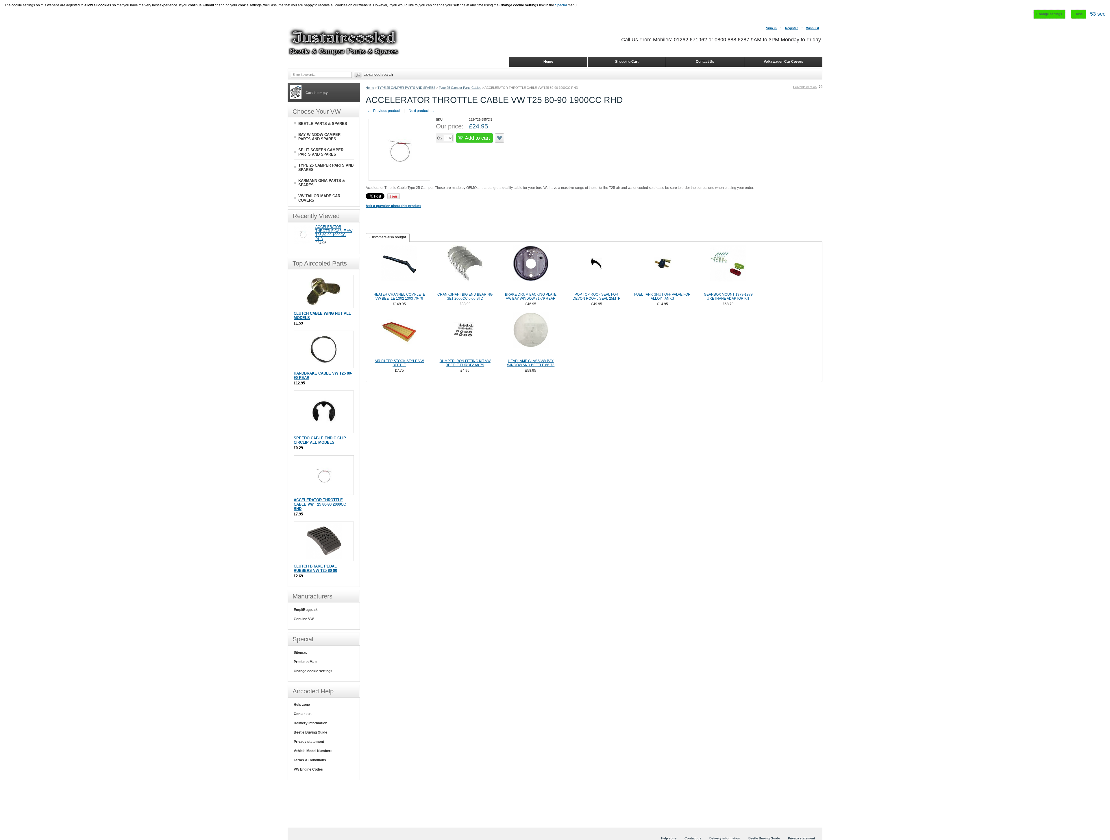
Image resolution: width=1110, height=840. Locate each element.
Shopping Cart (627, 62)
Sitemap (300, 653)
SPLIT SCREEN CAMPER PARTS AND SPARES (320, 152)
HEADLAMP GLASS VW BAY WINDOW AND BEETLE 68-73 (530, 363)
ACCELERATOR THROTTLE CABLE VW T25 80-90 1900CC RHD (333, 233)
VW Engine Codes (308, 769)
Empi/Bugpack (306, 610)
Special (561, 5)
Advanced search (378, 74)
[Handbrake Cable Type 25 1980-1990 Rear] (324, 365)
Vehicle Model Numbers (313, 751)
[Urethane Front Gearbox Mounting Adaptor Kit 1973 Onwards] (728, 268)
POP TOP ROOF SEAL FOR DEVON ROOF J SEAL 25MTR (597, 296)
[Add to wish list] (500, 138)
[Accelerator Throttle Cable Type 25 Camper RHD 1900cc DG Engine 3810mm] (303, 242)
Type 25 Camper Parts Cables (460, 87)
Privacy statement (309, 742)
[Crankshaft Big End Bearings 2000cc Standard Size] (465, 268)
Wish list (812, 28)
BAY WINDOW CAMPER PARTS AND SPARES (319, 136)
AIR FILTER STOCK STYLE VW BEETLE (399, 363)
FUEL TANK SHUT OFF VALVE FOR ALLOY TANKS (662, 296)
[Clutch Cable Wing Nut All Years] (324, 305)
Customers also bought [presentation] (387, 237)
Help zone (302, 705)
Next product (422, 111)
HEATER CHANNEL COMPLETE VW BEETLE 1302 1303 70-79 (399, 296)
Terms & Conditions (310, 760)
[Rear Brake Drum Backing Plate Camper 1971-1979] (531, 268)
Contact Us (705, 62)
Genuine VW (304, 619)
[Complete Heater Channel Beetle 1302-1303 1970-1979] (399, 268)
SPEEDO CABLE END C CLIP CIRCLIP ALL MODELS (320, 440)
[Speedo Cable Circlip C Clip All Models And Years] (324, 430)
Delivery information (310, 723)
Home (370, 87)
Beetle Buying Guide (310, 732)
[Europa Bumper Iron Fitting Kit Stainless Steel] (465, 335)
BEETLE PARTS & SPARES (322, 123)
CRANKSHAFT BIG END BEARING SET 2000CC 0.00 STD (465, 296)
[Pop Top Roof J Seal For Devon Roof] (596, 268)
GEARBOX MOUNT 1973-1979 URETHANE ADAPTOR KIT (728, 296)
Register (791, 28)
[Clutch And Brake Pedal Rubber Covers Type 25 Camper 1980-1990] (324, 558)
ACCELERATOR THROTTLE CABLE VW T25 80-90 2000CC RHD (320, 504)
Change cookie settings (313, 671)
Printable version (805, 87)
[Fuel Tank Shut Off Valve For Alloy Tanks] (662, 268)
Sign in (771, 28)
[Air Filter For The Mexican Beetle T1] (399, 335)
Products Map (305, 662)
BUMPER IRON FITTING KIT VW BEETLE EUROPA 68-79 (465, 363)
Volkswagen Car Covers (783, 62)
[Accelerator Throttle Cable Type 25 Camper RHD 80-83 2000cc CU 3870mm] (324, 492)
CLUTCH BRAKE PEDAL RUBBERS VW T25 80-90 (315, 568)
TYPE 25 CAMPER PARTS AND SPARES (406, 87)
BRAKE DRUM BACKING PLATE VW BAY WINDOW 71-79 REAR (530, 296)
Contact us (303, 714)
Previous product (383, 111)
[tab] (388, 237)
